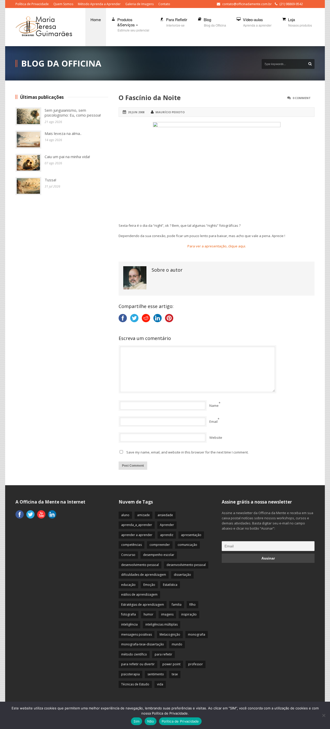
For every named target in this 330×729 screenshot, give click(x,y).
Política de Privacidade (32, 4)
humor (148, 614)
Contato (164, 4)
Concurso (128, 555)
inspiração (189, 614)
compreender (160, 544)
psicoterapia (130, 674)
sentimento (155, 674)
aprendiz (166, 535)
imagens (167, 614)
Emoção (149, 584)
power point (171, 664)
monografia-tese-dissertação (142, 644)
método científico (134, 654)
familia (177, 604)
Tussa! (50, 179)
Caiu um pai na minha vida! (67, 156)
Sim (136, 721)
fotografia (128, 614)
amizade (143, 515)
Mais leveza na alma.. (63, 133)
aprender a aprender (136, 535)
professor (195, 664)
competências (131, 544)
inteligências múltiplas (161, 624)
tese (175, 674)
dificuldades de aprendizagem (143, 574)
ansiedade (165, 515)
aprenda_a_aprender (136, 525)
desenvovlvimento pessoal (186, 565)
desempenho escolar (158, 555)
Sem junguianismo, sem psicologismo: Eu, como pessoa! (73, 113)
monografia (196, 634)
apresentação (191, 535)
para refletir (163, 654)
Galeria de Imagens (139, 4)
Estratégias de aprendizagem (142, 604)
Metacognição (170, 634)
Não (150, 721)
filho (192, 604)
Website (215, 437)
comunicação (187, 544)
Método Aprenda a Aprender (99, 4)
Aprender (167, 525)
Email (213, 421)
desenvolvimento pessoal (140, 565)
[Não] (323, 715)
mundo (177, 644)
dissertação (182, 574)
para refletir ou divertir (138, 664)
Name (214, 405)
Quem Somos (63, 4)
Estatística (170, 584)
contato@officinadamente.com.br (247, 4)
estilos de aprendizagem (139, 594)
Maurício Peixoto (170, 112)
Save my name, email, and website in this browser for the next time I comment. (187, 452)
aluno (125, 515)
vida (160, 684)
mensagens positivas (136, 634)
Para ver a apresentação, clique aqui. (216, 246)
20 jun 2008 (136, 112)
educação (128, 584)
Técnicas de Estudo (135, 684)
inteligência (129, 624)
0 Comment (302, 98)
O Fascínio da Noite (150, 97)
